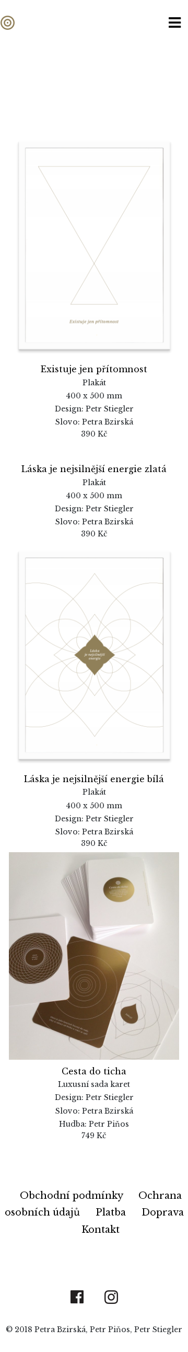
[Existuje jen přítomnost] (94, 244)
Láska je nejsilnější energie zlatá (94, 469)
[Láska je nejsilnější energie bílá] (94, 654)
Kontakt (100, 1229)
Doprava (163, 1212)
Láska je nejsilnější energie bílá (94, 779)
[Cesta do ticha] (94, 955)
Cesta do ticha (94, 1071)
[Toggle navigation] (174, 23)
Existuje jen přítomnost (94, 369)
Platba (112, 1212)
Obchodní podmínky (72, 1195)
